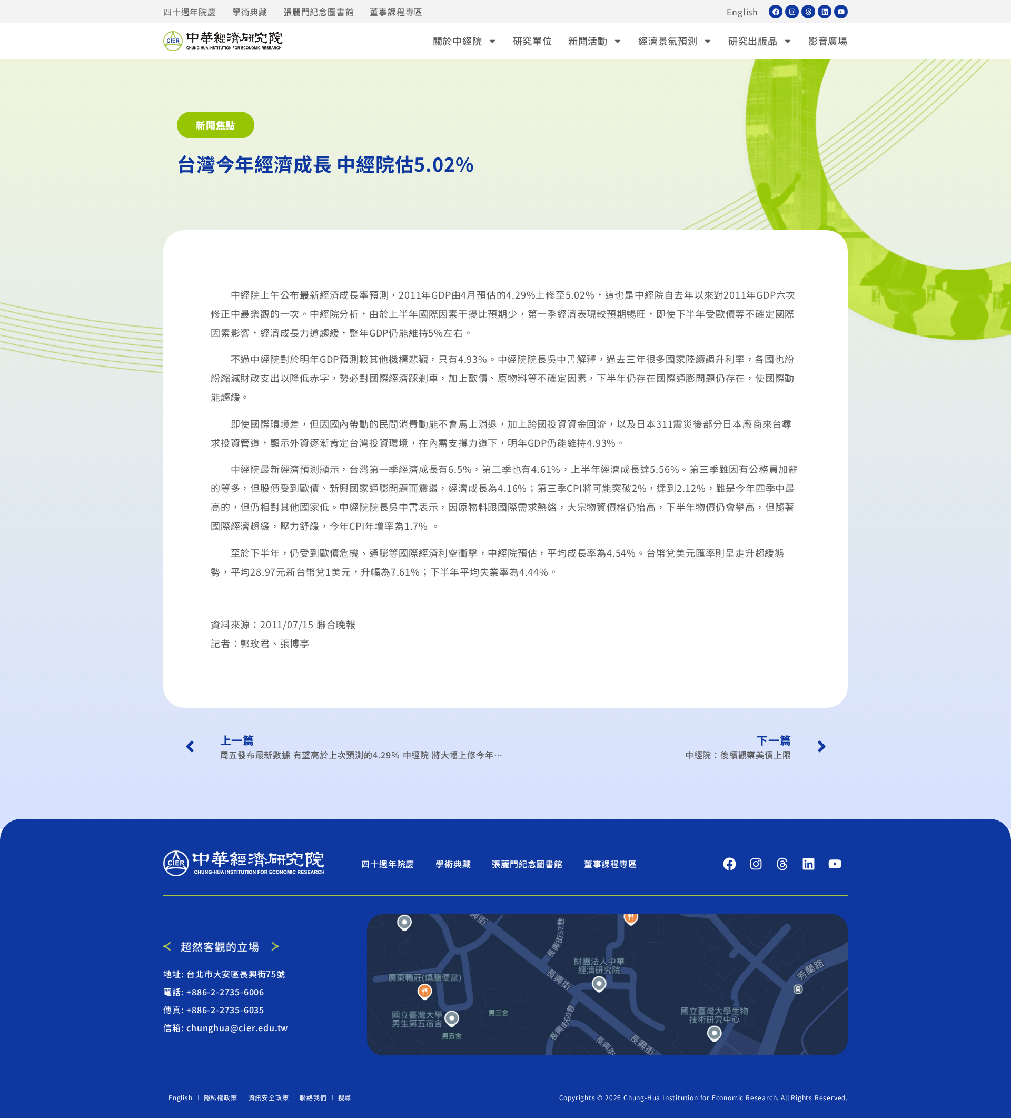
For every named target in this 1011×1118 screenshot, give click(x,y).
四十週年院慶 (189, 11)
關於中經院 (457, 40)
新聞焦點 (215, 125)
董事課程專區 (396, 11)
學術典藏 (249, 11)
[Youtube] (841, 11)
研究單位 (532, 40)
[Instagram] (792, 11)
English (742, 11)
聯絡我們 (313, 1097)
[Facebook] (775, 11)
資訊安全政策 (269, 1097)
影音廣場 (828, 40)
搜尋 (345, 1097)
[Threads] (808, 11)
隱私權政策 (220, 1097)
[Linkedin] (824, 11)
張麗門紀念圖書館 (318, 11)
